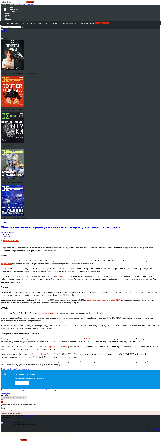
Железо (32, 23)
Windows (9, 23)
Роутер (18, 369)
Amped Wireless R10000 (57, 346)
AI (46, 23)
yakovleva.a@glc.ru (27, 417)
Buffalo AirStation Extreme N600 (45, 354)
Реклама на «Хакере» (86, 23)
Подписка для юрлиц (153, 428)
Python (40, 23)
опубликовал (6, 264)
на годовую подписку (25, 4)
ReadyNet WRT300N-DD (89, 339)
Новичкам (53, 23)
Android (25, 23)
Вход (158, 3)
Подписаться (22, 383)
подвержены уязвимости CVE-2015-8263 (102, 300)
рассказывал (63, 276)
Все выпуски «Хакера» (68, 23)
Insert (24, 440)
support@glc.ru (28, 415)
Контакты (157, 431)
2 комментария (6, 236)
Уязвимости (25, 369)
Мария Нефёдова (7, 232)
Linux (17, 23)
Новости (4, 222)
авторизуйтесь (6, 394)
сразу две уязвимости (49, 313)
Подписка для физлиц (153, 426)
